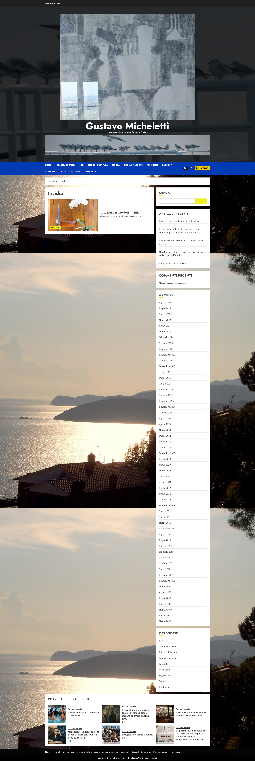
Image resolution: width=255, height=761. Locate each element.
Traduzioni (90, 171)
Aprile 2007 (165, 615)
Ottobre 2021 (165, 447)
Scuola (116, 165)
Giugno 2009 (165, 569)
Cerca (164, 192)
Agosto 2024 (165, 418)
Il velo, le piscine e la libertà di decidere (179, 221)
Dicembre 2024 (166, 401)
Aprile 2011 (165, 517)
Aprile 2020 (165, 464)
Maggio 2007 (165, 609)
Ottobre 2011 (165, 499)
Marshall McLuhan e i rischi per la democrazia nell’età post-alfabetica (83, 734)
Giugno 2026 (165, 314)
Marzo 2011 (165, 522)
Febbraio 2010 (166, 551)
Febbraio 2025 (166, 389)
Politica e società (70, 171)
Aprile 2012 (165, 493)
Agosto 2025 (165, 372)
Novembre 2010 (167, 528)
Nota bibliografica (65, 165)
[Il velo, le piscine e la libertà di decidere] (57, 714)
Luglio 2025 (165, 377)
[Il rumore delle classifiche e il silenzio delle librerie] (165, 714)
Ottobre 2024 (165, 412)
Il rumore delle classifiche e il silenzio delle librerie (191, 714)
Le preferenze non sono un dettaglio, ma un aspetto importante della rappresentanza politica (190, 735)
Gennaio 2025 (166, 395)
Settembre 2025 (167, 366)
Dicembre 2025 (166, 349)
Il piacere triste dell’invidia (119, 212)
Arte (161, 640)
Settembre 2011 (167, 505)
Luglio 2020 (165, 459)
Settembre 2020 (167, 453)
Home (48, 165)
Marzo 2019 (165, 470)
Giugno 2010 (165, 546)
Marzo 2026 (165, 331)
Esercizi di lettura (98, 165)
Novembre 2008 (167, 580)
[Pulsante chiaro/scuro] (186, 168)
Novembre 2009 (167, 557)
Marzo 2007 (165, 621)
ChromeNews (137, 757)
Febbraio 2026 (166, 337)
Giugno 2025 (165, 383)
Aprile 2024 (165, 424)
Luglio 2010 (165, 540)
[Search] (191, 168)
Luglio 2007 (165, 598)
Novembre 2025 (167, 354)
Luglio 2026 (165, 308)
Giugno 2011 (165, 511)
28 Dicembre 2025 (131, 217)
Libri (81, 165)
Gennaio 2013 (166, 476)
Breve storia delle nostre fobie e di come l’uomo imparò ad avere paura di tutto (136, 714)
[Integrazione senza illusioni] (111, 735)
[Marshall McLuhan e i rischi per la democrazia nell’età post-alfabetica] (57, 735)
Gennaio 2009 (166, 575)
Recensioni (152, 165)
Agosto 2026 (165, 302)
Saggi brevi (51, 171)
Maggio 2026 (165, 320)
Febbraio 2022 (166, 441)
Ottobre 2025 (165, 360)
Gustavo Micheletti (127, 126)
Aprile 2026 (165, 325)
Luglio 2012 (165, 488)
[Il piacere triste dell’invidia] (73, 215)
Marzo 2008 (165, 586)
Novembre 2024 (167, 406)
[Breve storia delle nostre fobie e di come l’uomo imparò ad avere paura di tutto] (111, 714)
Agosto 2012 (165, 482)
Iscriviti (204, 168)
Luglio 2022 (165, 435)
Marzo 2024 (165, 430)
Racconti (167, 165)
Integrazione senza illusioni (173, 263)
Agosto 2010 (165, 534)
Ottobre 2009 (165, 563)
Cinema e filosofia (133, 165)
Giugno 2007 (165, 604)
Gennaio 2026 (166, 343)
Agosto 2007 (165, 592)
